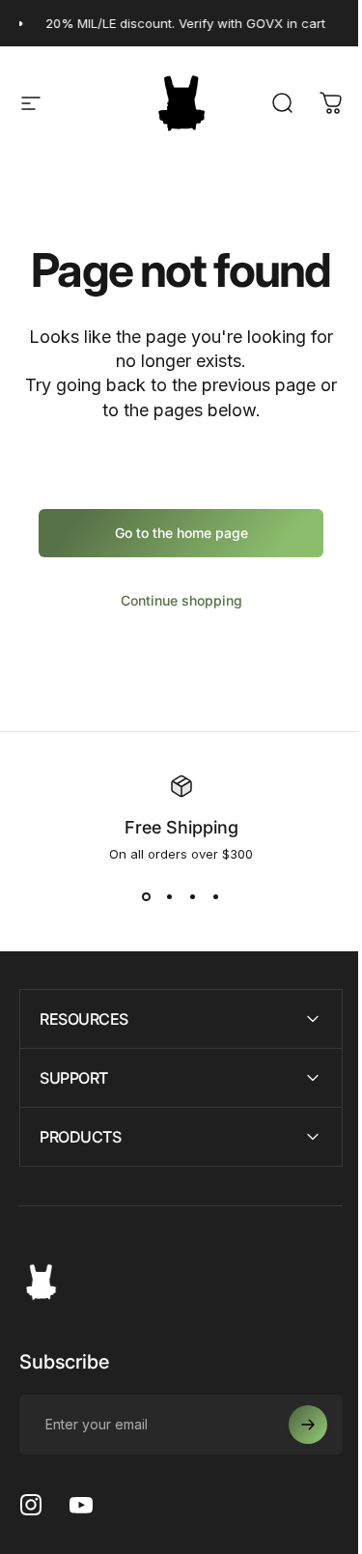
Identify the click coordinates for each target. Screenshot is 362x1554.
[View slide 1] (146, 896)
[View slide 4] (216, 896)
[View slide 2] (169, 896)
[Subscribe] (293, 1424)
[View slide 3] (193, 896)
